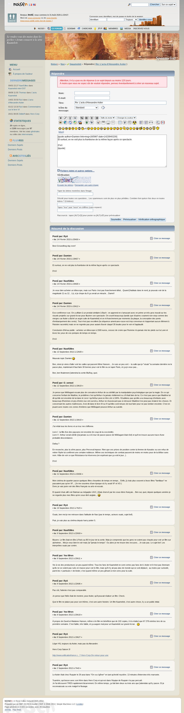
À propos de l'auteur (23, 74)
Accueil (16, 69)
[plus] (61, 132)
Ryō (21, 100)
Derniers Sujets (15, 145)
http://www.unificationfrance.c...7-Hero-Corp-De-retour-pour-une (80, 655)
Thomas (22, 92)
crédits (80, 704)
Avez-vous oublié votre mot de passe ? (36, 21)
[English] (34, 5)
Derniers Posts (15, 149)
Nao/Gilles (23, 85)
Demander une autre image (86, 185)
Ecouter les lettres (65, 185)
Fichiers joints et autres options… (77, 171)
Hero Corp (34, 114)
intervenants (27, 134)
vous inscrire (52, 18)
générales (35, 131)
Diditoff (22, 114)
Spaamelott (167, 58)
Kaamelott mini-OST (17, 88)
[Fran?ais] (30, 5)
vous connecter (34, 18)
